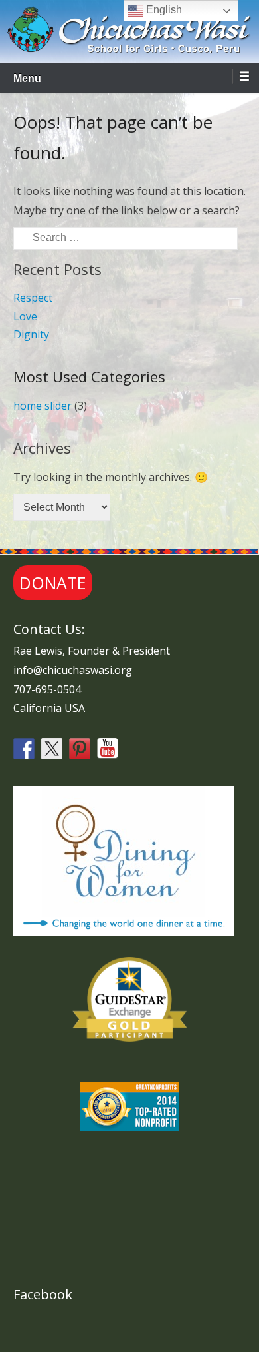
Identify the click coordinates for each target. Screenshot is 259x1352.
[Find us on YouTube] (107, 748)
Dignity (31, 334)
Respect (32, 297)
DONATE (52, 582)
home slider (42, 405)
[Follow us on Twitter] (51, 748)
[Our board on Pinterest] (79, 748)
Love (25, 316)
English (162, 9)
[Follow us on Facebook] (24, 748)
